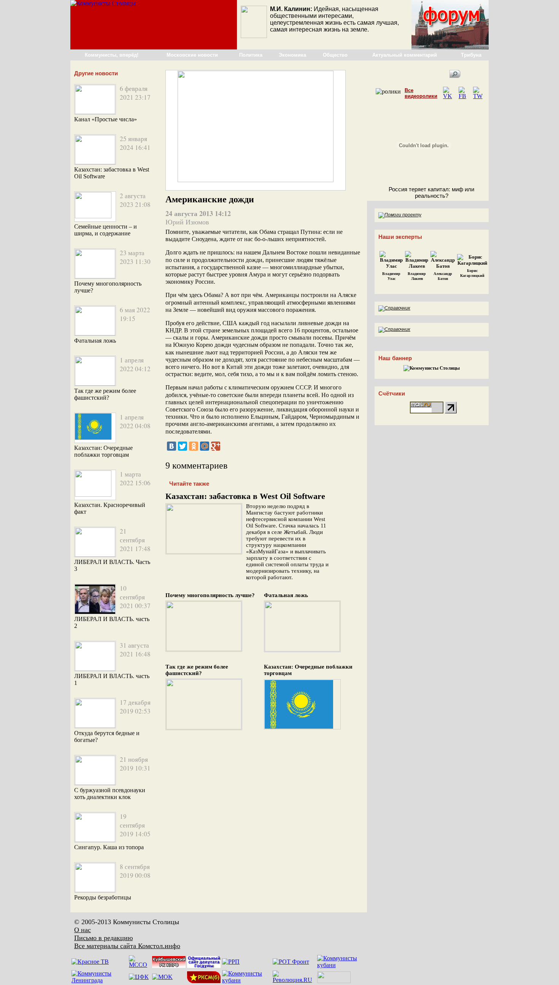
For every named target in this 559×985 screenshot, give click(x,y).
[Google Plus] (215, 446)
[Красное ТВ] (90, 961)
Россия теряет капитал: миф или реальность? (431, 192)
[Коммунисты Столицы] (103, 3)
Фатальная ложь (95, 340)
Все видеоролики (421, 93)
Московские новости (192, 55)
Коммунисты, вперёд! (111, 55)
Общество (335, 55)
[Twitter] (182, 446)
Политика (250, 55)
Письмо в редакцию (103, 938)
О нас (82, 930)
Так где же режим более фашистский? (105, 394)
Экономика (292, 55)
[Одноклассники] (193, 446)
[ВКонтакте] (171, 446)
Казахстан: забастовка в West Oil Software (245, 496)
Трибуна (471, 55)
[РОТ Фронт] (291, 961)
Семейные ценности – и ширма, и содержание (105, 230)
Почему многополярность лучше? (210, 595)
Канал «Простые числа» (105, 119)
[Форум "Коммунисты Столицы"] (450, 47)
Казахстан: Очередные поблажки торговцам (103, 451)
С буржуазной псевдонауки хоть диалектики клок (109, 793)
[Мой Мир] (204, 446)
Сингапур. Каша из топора (109, 847)
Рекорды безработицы (102, 897)
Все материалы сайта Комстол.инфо (127, 946)
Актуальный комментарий (404, 55)
